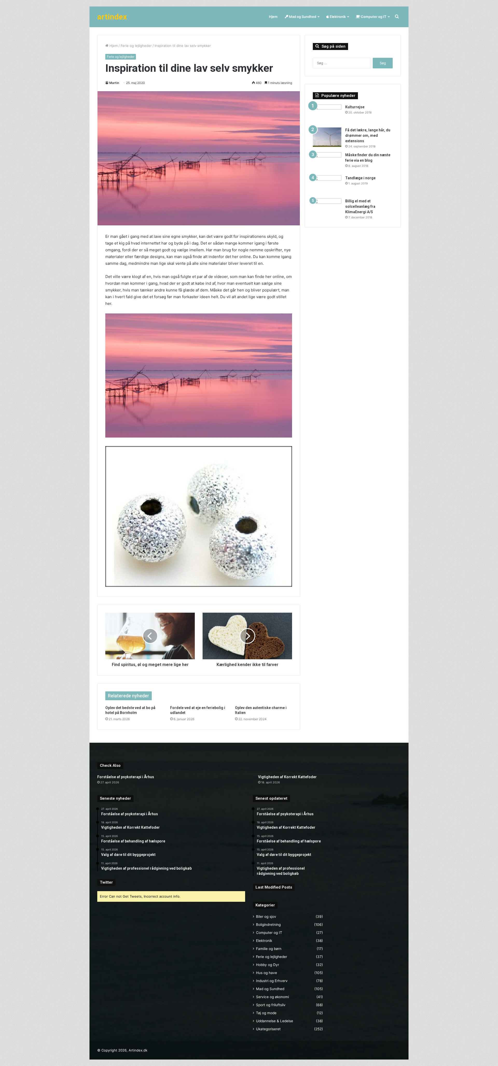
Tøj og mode (266, 1013)
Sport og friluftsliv (271, 1005)
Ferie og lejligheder (136, 46)
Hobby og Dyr (267, 965)
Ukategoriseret (268, 1029)
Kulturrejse (354, 107)
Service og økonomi (272, 997)
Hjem (273, 17)
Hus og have (266, 973)
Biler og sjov (266, 916)
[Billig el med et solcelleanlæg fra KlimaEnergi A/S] (327, 208)
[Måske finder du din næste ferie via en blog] (327, 162)
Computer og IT (373, 17)
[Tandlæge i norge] (327, 185)
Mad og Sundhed (302, 17)
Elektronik (337, 17)
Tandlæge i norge (360, 178)
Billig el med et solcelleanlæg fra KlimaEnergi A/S (360, 206)
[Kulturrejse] (327, 114)
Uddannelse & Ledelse (274, 1021)
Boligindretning (268, 924)
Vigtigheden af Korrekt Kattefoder (287, 777)
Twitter (106, 882)
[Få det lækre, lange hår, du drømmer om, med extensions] (327, 137)
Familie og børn (268, 949)
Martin (114, 83)
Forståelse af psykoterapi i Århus (125, 777)
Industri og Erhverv (272, 981)
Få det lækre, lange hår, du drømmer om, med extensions (367, 135)
